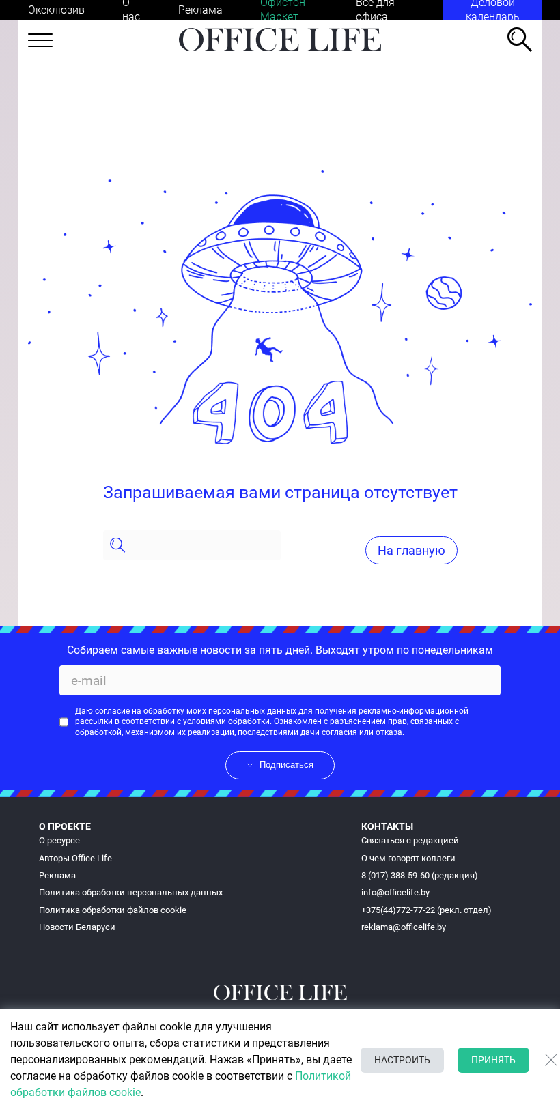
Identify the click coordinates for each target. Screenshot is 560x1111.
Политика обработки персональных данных (131, 892)
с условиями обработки (223, 721)
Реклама (200, 9)
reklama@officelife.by (403, 927)
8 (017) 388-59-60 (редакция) (419, 875)
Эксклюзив (56, 9)
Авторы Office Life (75, 858)
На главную (411, 550)
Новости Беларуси (77, 927)
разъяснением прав (368, 721)
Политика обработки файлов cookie (112, 910)
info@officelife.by (395, 892)
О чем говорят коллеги (408, 858)
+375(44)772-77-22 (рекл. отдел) (426, 910)
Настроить (402, 1059)
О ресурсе (59, 840)
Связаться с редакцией (410, 840)
